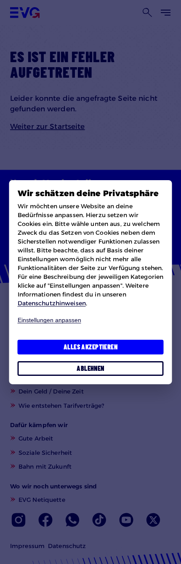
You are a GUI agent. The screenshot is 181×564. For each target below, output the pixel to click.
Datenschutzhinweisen (52, 303)
